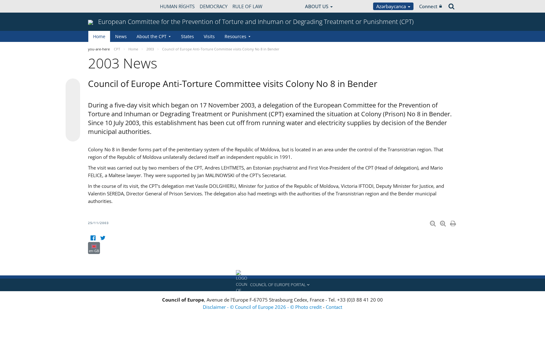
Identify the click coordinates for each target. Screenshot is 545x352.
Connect (428, 6)
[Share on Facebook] (73, 110)
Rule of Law (247, 6)
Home (99, 36)
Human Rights (177, 6)
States (187, 36)
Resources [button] (235, 36)
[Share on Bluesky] (73, 86)
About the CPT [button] (152, 36)
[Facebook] (93, 238)
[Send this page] (73, 134)
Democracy (213, 6)
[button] (272, 285)
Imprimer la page (453, 222)
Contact (334, 307)
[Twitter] (103, 238)
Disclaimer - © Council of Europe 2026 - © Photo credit (263, 307)
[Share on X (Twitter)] (73, 98)
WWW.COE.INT (104, 6)
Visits (209, 36)
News (121, 36)
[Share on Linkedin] (73, 122)
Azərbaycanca (391, 6)
